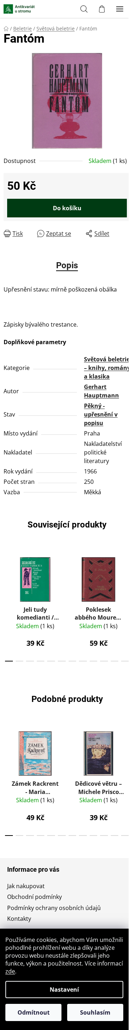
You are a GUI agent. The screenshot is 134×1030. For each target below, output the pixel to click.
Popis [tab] (67, 265)
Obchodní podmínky (34, 897)
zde (10, 971)
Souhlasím (95, 1012)
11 (125, 835)
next (126, 576)
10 (115, 835)
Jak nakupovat (26, 886)
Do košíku (67, 208)
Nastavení (64, 989)
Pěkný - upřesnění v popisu (101, 414)
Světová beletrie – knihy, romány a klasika (107, 367)
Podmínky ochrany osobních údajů (54, 908)
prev (7, 576)
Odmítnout (34, 1012)
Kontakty (19, 919)
